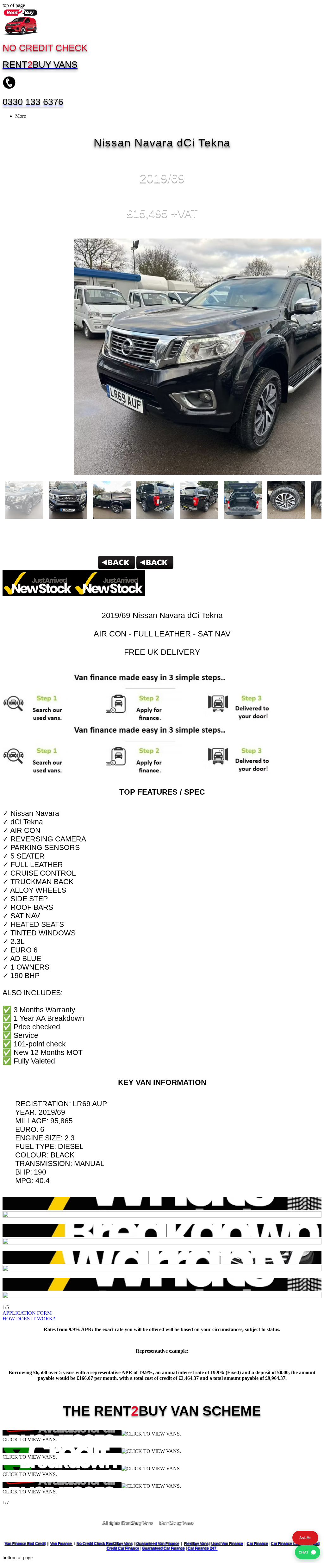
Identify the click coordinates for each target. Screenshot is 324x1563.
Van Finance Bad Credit (25, 1543)
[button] (162, 1319)
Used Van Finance (227, 1543)
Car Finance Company (290, 1543)
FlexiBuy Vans (196, 1543)
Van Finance (61, 1543)
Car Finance (257, 1543)
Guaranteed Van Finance (157, 1543)
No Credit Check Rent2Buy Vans (105, 1543)
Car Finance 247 (202, 1548)
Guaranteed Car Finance (163, 1548)
